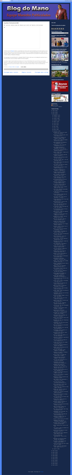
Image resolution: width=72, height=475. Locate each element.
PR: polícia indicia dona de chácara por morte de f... (59, 185)
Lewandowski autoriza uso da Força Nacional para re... (60, 293)
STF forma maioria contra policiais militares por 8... (60, 382)
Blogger (41, 471)
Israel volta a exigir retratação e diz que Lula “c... (60, 281)
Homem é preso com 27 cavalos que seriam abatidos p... (60, 301)
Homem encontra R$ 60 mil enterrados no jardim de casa (60, 311)
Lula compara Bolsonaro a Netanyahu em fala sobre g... (60, 148)
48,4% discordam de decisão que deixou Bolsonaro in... (60, 414)
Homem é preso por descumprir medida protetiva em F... (59, 266)
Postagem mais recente (11, 72)
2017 (54, 460)
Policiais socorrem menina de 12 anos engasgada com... (60, 370)
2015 (54, 463)
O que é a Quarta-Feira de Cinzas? (60, 418)
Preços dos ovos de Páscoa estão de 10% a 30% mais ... (60, 158)
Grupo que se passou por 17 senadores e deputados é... (59, 170)
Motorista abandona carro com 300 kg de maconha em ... (60, 328)
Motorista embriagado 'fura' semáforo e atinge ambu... (59, 350)
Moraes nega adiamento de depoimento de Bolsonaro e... (60, 276)
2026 (54, 110)
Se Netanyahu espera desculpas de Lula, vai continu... (60, 207)
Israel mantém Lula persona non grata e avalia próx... (60, 283)
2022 (54, 452)
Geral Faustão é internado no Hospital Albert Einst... (59, 175)
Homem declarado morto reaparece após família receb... (60, 433)
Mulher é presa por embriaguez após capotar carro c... (59, 446)
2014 (54, 465)
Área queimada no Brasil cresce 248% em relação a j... (60, 167)
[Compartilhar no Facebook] (24, 66)
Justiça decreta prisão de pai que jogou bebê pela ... (60, 199)
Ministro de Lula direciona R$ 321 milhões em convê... (60, 404)
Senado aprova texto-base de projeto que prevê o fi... (59, 251)
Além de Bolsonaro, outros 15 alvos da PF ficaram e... (59, 237)
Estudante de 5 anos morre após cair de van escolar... (60, 133)
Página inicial (26, 72)
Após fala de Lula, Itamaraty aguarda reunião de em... (59, 303)
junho (55, 124)
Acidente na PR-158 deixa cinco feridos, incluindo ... (60, 308)
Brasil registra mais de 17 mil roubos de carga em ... (60, 298)
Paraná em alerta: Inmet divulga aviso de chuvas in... (60, 288)
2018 (54, 458)
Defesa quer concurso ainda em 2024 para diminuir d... (59, 390)
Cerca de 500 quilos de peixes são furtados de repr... (60, 397)
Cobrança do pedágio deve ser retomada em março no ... (59, 417)
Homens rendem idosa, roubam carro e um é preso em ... (60, 153)
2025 (54, 112)
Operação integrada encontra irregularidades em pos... (59, 182)
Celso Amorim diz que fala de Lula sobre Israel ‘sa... (60, 278)
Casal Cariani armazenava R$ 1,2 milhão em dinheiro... (60, 150)
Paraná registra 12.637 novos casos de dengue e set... (59, 177)
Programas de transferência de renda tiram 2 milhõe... (59, 313)
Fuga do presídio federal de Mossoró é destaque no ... (59, 407)
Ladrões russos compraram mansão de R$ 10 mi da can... (60, 140)
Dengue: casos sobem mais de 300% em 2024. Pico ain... (60, 261)
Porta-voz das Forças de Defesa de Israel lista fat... (60, 234)
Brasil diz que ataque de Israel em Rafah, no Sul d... (60, 431)
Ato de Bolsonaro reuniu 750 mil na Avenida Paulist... (60, 209)
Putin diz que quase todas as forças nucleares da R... (59, 219)
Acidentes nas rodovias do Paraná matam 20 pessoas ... (60, 392)
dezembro (56, 115)
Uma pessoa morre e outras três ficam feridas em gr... (60, 202)
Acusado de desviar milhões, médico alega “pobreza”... (59, 172)
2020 (54, 455)
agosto (55, 121)
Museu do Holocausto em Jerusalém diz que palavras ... (60, 325)
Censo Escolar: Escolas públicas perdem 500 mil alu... (60, 239)
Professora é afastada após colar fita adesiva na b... (60, 135)
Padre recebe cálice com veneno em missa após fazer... (60, 162)
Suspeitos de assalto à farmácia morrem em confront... (60, 353)
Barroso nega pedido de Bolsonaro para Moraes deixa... (60, 256)
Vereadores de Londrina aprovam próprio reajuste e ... (60, 155)
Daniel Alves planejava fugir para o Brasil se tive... (60, 318)
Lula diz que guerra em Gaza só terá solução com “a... (60, 340)
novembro (56, 116)
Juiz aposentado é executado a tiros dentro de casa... (59, 244)
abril (55, 127)
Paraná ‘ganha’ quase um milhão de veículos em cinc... (60, 291)
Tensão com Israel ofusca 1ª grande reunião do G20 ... (59, 246)
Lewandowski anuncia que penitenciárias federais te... (60, 362)
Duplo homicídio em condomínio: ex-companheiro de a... (60, 143)
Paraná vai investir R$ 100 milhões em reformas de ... (59, 222)
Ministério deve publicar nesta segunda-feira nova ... (60, 333)
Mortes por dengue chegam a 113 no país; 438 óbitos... (60, 296)
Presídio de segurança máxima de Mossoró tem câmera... (60, 345)
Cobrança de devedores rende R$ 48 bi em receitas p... (60, 338)
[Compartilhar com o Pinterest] (25, 66)
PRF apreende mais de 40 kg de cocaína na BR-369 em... (59, 180)
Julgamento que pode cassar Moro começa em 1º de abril (60, 214)
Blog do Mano (55, 105)
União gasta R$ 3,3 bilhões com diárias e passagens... (60, 315)
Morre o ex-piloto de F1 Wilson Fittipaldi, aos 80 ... (60, 229)
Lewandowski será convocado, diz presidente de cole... (60, 412)
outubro (55, 118)
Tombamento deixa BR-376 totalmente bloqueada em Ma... (60, 421)
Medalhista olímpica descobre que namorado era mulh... (60, 377)
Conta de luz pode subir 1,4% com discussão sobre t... (60, 160)
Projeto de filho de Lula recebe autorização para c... (60, 343)
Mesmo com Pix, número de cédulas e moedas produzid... (60, 212)
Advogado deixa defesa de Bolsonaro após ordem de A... (60, 365)
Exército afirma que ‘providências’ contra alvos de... (59, 436)
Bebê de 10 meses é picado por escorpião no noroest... (59, 286)
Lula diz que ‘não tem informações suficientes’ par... (60, 306)
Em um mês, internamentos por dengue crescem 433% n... (59, 441)
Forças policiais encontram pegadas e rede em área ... (59, 357)
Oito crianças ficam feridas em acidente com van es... (60, 269)
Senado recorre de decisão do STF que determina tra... (60, 348)
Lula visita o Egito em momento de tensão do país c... (60, 428)
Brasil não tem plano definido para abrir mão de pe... (59, 204)
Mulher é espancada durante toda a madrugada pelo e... (60, 264)
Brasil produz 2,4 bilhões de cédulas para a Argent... (59, 355)
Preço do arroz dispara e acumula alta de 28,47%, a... (60, 375)
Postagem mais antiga (41, 72)
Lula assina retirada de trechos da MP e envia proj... (60, 165)
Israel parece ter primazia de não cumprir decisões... (60, 387)
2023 (54, 450)
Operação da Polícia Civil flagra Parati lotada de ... (60, 224)
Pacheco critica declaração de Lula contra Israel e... (59, 254)
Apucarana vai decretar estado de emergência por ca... (60, 241)
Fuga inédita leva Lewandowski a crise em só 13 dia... (60, 380)
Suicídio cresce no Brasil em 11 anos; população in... (60, 227)
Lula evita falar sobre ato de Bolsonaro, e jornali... (59, 197)
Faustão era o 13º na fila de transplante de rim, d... (59, 145)
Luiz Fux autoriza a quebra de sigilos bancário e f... (59, 249)
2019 (54, 457)
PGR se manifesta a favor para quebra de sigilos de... (59, 385)
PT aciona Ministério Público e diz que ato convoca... (60, 271)
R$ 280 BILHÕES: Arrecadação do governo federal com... (60, 232)
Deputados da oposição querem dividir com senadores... (59, 439)
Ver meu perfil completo (56, 106)
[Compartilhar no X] (23, 66)
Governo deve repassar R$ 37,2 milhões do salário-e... (59, 399)
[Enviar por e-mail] (21, 66)
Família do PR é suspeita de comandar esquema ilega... (59, 138)
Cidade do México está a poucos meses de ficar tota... (60, 187)
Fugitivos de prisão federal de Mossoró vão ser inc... (60, 367)
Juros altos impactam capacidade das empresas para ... (60, 190)
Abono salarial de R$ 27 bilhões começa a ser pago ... (60, 394)
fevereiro (56, 131)
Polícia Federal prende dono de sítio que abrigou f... (60, 195)
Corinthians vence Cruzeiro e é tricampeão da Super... (60, 330)
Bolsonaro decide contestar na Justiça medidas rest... (59, 402)
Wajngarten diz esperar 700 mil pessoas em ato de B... (60, 217)
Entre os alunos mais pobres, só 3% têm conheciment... (60, 335)
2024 (54, 113)
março (55, 129)
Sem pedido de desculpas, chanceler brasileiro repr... (60, 259)
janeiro (55, 448)
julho (55, 123)
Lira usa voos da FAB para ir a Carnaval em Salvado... (60, 360)
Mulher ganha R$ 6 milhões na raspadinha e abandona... (59, 274)
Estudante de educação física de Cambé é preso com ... (60, 372)
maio (55, 126)
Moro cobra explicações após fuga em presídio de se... (60, 409)
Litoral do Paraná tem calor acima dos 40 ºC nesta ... (60, 444)
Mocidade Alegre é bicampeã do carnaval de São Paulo (59, 423)
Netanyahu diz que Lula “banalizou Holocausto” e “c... (60, 320)
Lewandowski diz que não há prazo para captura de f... (60, 323)
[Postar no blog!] (22, 66)
